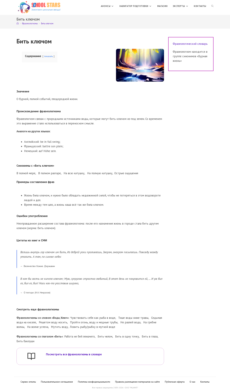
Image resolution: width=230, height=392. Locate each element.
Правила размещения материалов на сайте (137, 381)
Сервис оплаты (28, 381)
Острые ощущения (126, 173)
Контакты (204, 381)
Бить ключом (47, 23)
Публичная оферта (175, 381)
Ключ (64, 318)
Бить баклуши (25, 341)
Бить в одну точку (127, 336)
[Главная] (18, 23)
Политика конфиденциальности (94, 381)
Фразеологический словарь (190, 44)
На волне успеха (37, 327)
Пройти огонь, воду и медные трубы (94, 322)
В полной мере (26, 173)
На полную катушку (99, 173)
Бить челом (105, 336)
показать (48, 56)
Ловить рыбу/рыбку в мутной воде (92, 327)
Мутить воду (59, 327)
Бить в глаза (150, 336)
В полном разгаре (49, 173)
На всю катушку (74, 173)
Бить (58, 336)
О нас (192, 381)
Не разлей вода (130, 322)
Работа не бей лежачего (79, 336)
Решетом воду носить (53, 322)
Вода (56, 318)
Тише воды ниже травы (133, 318)
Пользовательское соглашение (57, 381)
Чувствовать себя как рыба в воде (92, 318)
